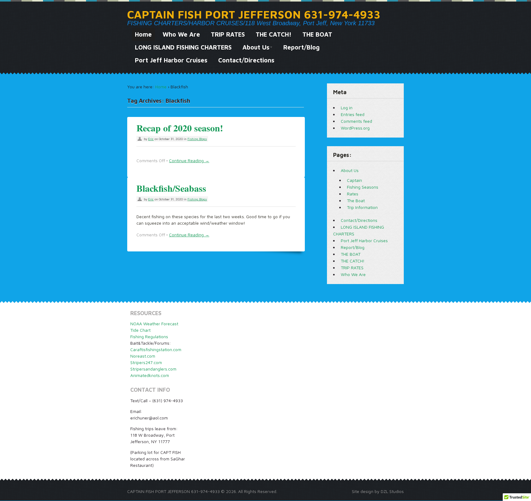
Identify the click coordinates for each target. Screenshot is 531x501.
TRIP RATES (228, 34)
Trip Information (362, 207)
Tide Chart (140, 330)
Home (143, 34)
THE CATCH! (274, 34)
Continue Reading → (189, 160)
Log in (346, 107)
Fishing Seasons (362, 187)
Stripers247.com (146, 362)
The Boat (356, 200)
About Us (254, 49)
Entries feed (352, 114)
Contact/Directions (246, 60)
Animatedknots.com (149, 375)
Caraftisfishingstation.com (155, 349)
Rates (352, 193)
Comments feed (356, 121)
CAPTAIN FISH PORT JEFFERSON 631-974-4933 (253, 14)
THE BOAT (317, 34)
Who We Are (181, 34)
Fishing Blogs (197, 139)
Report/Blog (301, 47)
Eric (151, 139)
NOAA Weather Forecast (154, 323)
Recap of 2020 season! (179, 127)
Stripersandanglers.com (153, 368)
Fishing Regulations (149, 336)
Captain (354, 180)
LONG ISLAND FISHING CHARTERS (183, 47)
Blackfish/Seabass (171, 188)
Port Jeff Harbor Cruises (171, 60)
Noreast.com (142, 356)
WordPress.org (355, 127)
